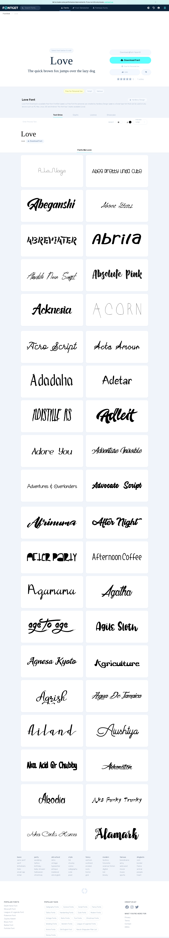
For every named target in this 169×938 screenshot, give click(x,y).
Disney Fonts (51, 935)
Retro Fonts (65, 918)
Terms (127, 921)
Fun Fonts (78, 918)
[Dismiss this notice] (155, 2)
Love (62, 104)
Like (126, 72)
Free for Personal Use (74, 91)
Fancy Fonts (96, 907)
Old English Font (66, 930)
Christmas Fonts (92, 918)
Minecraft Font (10, 909)
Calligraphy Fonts (52, 907)
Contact (128, 924)
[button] (148, 8)
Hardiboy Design (138, 100)
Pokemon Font (10, 915)
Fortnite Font (9, 928)
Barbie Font (8, 925)
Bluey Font (8, 922)
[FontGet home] (10, 8)
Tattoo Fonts (50, 913)
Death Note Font (10, 906)
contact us (109, 2)
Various (100, 91)
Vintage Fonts (51, 918)
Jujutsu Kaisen (10, 919)
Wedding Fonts (51, 924)
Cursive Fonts (68, 907)
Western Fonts (67, 924)
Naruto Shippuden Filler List (87, 930)
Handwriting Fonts (66, 913)
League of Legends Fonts (86, 924)
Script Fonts (82, 907)
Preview (139, 119)
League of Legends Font (14, 912)
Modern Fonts (96, 913)
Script (89, 91)
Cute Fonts (82, 913)
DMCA (127, 927)
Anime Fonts (50, 930)
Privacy (127, 917)
